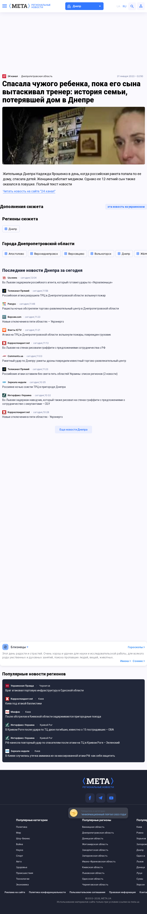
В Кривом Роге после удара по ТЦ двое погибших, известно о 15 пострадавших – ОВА (59, 729)
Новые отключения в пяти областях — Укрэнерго (33, 321)
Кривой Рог (46, 724)
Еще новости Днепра (73, 429)
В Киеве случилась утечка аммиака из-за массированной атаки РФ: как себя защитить (60, 755)
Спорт (19, 855)
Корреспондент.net (19, 343)
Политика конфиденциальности (47, 892)
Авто (19, 861)
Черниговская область (90, 884)
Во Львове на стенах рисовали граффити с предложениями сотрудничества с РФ (53, 347)
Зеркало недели (17, 382)
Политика (21, 827)
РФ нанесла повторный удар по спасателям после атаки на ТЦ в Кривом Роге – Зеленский (62, 742)
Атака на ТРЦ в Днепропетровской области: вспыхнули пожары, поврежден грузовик (56, 334)
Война (19, 844)
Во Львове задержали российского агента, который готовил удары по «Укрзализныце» (57, 282)
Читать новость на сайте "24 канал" (29, 191)
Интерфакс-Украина (19, 395)
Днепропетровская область (36, 76)
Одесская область (90, 879)
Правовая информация (122, 892)
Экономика (22, 884)
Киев (41, 698)
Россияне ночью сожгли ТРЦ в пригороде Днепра (34, 386)
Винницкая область (90, 827)
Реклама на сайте (15, 892)
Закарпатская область (90, 850)
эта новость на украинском (126, 206)
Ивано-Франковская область (90, 861)
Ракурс (12, 303)
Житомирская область (90, 844)
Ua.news (12, 277)
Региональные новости (41, 6)
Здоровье (21, 867)
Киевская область (90, 867)
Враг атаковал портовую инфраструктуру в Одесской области (44, 690)
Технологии (22, 879)
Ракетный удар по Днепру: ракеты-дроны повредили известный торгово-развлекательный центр (64, 360)
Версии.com (14, 316)
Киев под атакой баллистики (23, 703)
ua (118, 6)
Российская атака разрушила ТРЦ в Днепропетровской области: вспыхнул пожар (54, 295)
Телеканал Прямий (18, 290)
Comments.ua (15, 356)
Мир (18, 832)
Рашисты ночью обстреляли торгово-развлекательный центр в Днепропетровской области (60, 308)
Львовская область (90, 873)
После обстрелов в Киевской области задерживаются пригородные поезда (53, 716)
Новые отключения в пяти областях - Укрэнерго (32, 416)
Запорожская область (90, 855)
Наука (19, 850)
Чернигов (44, 685)
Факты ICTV (15, 329)
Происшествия (24, 873)
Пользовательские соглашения (87, 892)
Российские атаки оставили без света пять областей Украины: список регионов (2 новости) (60, 373)
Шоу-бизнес (23, 838)
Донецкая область (90, 838)
